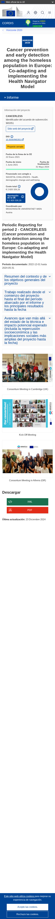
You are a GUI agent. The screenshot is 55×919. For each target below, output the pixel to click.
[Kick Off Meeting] (27, 413)
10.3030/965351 (13, 139)
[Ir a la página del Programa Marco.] (27, 41)
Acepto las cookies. (27, 907)
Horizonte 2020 (14, 30)
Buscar (42, 12)
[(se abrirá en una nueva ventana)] (12, 11)
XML (29, 502)
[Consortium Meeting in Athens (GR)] (27, 459)
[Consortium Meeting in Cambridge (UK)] (27, 368)
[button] (35, 12)
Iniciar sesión (28, 12)
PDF (29, 510)
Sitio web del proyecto (19, 129)
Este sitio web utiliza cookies (19, 896)
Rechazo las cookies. (27, 914)
